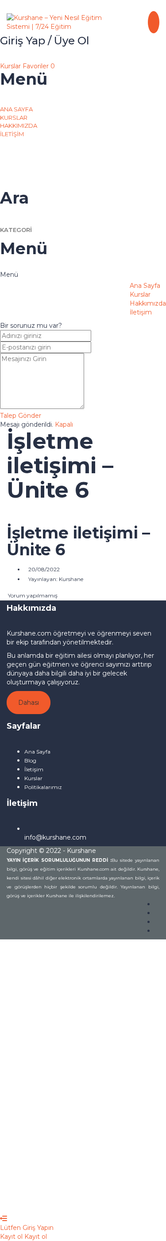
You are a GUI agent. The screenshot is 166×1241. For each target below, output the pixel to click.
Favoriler (39, 66)
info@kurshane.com (55, 837)
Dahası (28, 703)
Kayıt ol (75, 1201)
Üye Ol (53, 1201)
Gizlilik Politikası (87, 1091)
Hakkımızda (18, 125)
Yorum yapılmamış (32, 595)
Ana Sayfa (16, 109)
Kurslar (11, 66)
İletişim (12, 133)
